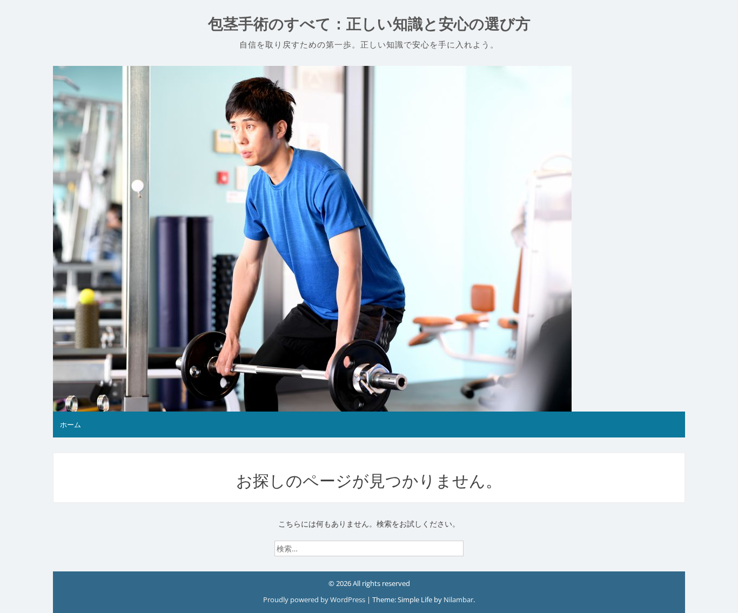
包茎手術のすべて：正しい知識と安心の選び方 (369, 24)
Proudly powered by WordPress (315, 599)
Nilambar (458, 599)
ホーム (70, 424)
